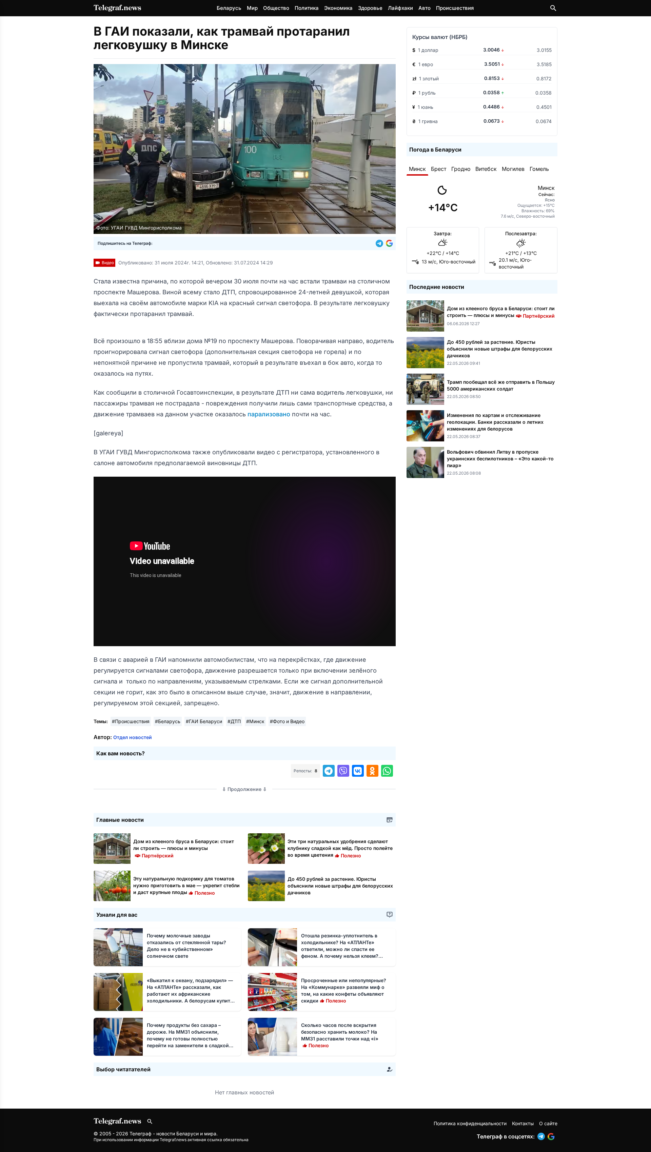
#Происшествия (131, 721)
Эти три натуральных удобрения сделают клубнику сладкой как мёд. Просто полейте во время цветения (340, 848)
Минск (417, 168)
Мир (252, 8)
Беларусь (229, 8)
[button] (381, 243)
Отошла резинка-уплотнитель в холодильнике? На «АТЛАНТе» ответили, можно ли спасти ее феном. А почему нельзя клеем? (339, 949)
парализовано (270, 414)
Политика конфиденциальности (470, 1123)
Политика (307, 8)
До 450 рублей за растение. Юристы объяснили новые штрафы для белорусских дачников (340, 885)
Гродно (461, 168)
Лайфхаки (400, 8)
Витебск (486, 168)
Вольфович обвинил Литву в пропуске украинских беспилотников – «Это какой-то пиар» (500, 458)
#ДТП (234, 721)
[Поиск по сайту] (553, 8)
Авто (424, 8)
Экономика (338, 8)
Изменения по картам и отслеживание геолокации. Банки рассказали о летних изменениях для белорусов (495, 422)
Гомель (539, 168)
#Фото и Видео (287, 721)
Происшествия (455, 8)
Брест (438, 168)
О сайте (548, 1123)
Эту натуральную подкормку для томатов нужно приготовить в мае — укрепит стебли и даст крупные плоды (186, 885)
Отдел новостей (132, 737)
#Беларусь (167, 721)
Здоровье (370, 8)
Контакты (523, 1123)
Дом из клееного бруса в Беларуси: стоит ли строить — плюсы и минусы (183, 848)
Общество (276, 8)
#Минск (255, 721)
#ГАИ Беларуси (204, 721)
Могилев (513, 168)
